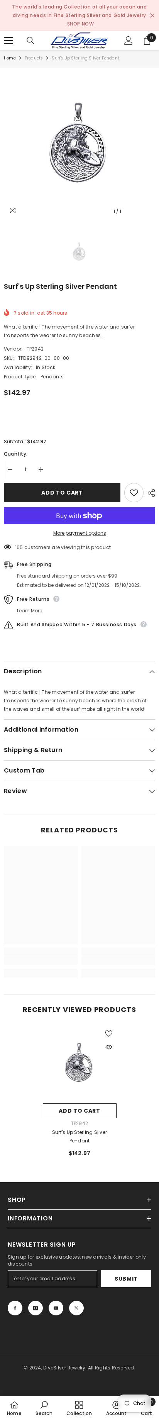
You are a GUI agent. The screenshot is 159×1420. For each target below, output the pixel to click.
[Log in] (128, 40)
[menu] (8, 40)
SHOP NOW (80, 23)
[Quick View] (109, 1047)
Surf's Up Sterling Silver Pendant (79, 1136)
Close (152, 16)
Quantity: (15, 454)
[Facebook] (15, 1308)
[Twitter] (76, 1308)
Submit (126, 1279)
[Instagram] (35, 1308)
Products (34, 58)
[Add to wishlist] (134, 492)
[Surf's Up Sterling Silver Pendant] (80, 1063)
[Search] (30, 40)
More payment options (79, 533)
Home (10, 58)
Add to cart (62, 492)
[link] (41, 960)
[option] (79, 143)
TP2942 (35, 349)
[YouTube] (56, 1308)
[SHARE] (149, 493)
